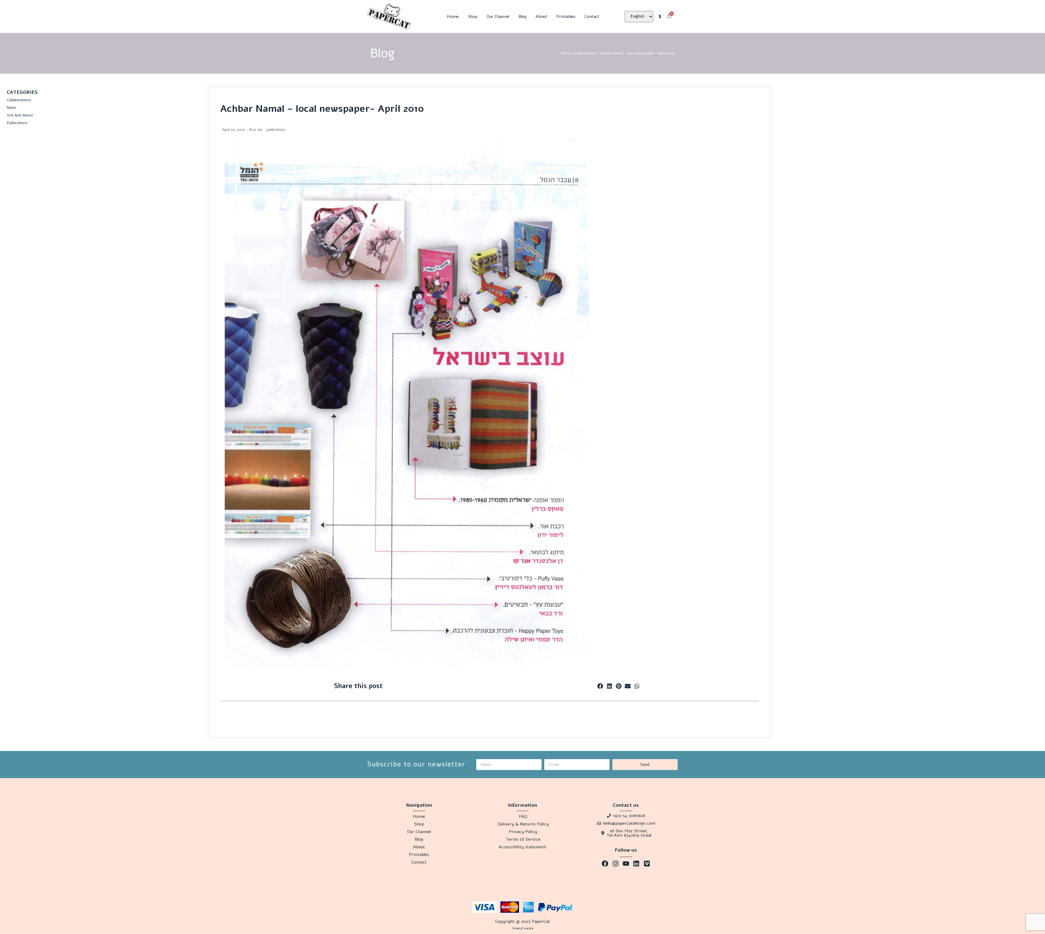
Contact (592, 17)
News (11, 107)
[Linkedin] (636, 863)
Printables (565, 17)
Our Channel (498, 17)
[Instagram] (615, 863)
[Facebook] (605, 863)
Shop (472, 17)
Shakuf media (522, 928)
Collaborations (19, 100)
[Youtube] (626, 863)
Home (453, 17)
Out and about (20, 115)
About (541, 17)
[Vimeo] (647, 863)
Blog (522, 17)
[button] (600, 686)
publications (585, 53)
